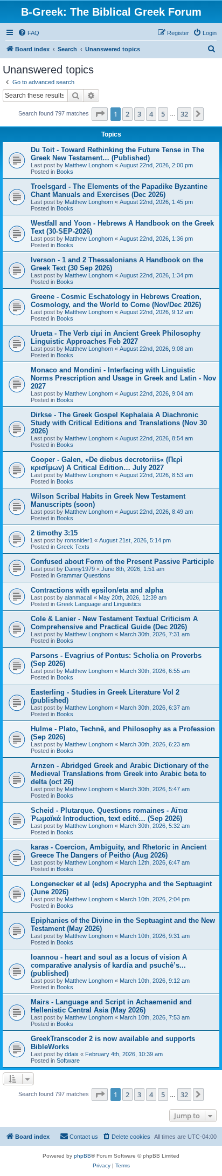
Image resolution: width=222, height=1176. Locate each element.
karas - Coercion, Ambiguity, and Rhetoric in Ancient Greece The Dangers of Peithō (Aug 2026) (118, 851)
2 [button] (127, 114)
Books (65, 171)
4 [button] (151, 114)
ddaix (72, 1054)
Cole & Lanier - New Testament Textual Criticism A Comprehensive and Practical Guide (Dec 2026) (114, 623)
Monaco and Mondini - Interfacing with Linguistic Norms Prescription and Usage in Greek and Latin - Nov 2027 (123, 378)
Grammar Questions (83, 575)
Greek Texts (73, 546)
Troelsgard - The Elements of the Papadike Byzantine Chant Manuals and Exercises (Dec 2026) (119, 190)
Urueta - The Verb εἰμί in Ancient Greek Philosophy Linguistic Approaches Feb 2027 (115, 337)
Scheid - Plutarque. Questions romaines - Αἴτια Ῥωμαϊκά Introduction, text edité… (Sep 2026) (109, 814)
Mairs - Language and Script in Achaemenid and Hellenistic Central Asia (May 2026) (111, 1006)
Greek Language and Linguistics (99, 604)
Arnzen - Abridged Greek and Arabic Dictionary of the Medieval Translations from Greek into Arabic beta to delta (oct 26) (120, 774)
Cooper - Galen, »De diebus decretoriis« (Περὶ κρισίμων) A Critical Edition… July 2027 (107, 464)
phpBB (82, 1156)
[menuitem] (28, 32)
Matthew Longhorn (89, 165)
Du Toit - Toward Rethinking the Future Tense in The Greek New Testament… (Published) (117, 154)
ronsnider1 (79, 540)
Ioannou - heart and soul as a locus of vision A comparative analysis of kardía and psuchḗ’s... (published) (109, 965)
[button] (100, 113)
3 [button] (139, 114)
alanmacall (78, 597)
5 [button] (163, 114)
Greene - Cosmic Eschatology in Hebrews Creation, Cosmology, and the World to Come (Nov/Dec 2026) (116, 301)
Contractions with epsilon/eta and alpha (97, 590)
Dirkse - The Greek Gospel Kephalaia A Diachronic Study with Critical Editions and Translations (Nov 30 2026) (119, 423)
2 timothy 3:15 (54, 533)
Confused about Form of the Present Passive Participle (122, 562)
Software (68, 1060)
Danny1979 (80, 569)
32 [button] (184, 114)
